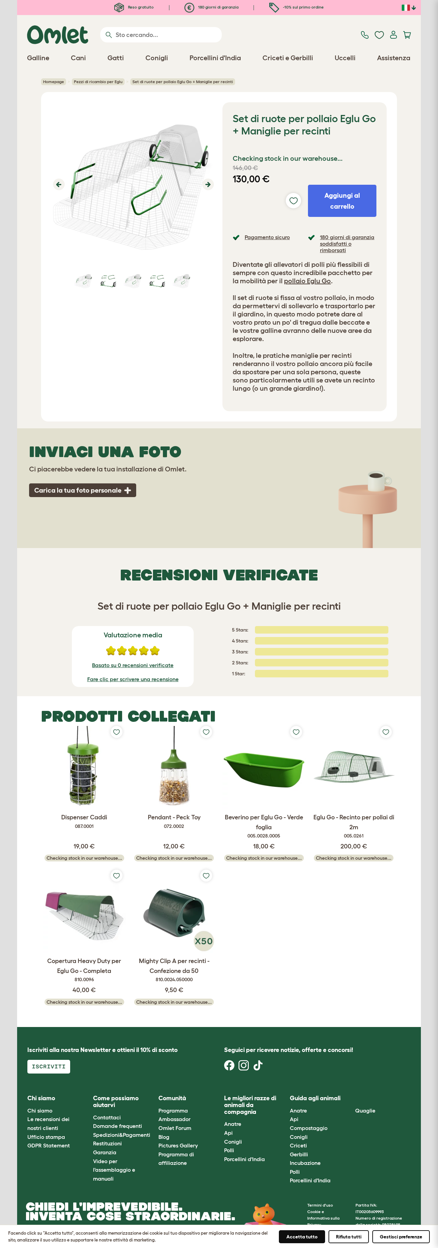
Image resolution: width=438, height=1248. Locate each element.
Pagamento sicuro (267, 237)
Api (228, 1133)
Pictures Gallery (178, 1145)
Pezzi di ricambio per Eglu (98, 81)
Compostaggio (308, 1128)
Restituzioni (107, 1143)
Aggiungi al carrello (342, 201)
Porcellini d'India (244, 1159)
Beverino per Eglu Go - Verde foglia (264, 826)
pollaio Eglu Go (307, 281)
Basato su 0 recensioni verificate (132, 665)
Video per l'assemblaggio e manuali (114, 1170)
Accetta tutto (302, 1236)
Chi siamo (39, 1110)
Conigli (233, 1142)
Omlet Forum (174, 1128)
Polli (229, 1150)
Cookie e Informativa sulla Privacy (323, 1218)
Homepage (53, 81)
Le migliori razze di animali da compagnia (250, 1105)
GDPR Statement (48, 1145)
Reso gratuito (140, 7)
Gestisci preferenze (401, 1236)
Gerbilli (299, 1154)
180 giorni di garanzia (218, 7)
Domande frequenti (117, 1126)
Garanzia (104, 1152)
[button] (58, 184)
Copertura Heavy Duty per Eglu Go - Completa (84, 970)
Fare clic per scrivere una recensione (133, 679)
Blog (163, 1137)
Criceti (298, 1145)
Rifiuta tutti (348, 1236)
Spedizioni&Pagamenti (121, 1135)
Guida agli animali (315, 1098)
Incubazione (305, 1163)
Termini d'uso (320, 1205)
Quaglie (365, 1110)
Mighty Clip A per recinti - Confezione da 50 (174, 970)
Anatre (232, 1124)
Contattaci (107, 1117)
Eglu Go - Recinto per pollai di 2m (353, 826)
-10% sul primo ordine (303, 7)
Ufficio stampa (46, 1137)
